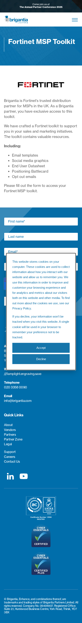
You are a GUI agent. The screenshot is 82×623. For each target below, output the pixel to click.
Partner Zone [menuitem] (13, 439)
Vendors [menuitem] (10, 430)
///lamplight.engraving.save (22, 374)
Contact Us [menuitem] (12, 461)
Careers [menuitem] (9, 457)
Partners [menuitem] (10, 435)
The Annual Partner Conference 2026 (41, 7)
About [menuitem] (8, 425)
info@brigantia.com (17, 401)
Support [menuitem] (10, 452)
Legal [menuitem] (8, 444)
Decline (41, 359)
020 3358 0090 (15, 387)
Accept (41, 347)
